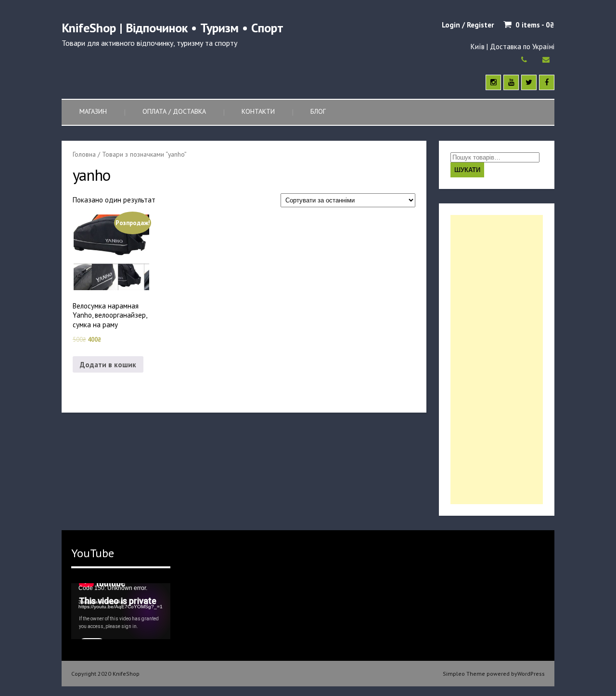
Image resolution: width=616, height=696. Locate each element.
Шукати (467, 170)
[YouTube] (511, 82)
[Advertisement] (496, 359)
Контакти (258, 111)
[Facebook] (546, 82)
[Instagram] (493, 82)
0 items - (534, 24)
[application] (120, 611)
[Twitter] (529, 82)
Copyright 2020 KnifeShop (105, 673)
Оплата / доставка (174, 111)
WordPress (531, 673)
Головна (84, 154)
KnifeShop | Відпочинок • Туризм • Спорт (172, 28)
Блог (318, 111)
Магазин (93, 111)
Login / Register (468, 24)
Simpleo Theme (464, 673)
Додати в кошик (108, 364)
